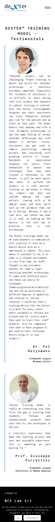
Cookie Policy (32, 518)
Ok (18, 518)
